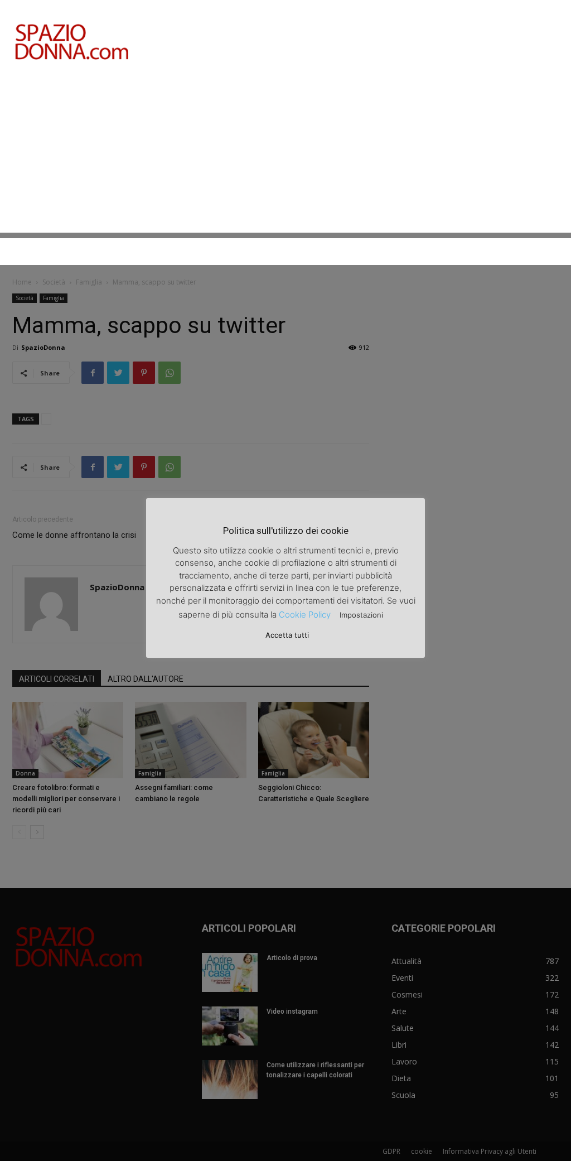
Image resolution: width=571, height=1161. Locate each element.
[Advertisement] (285, 154)
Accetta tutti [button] (287, 634)
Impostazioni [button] (361, 614)
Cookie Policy (305, 614)
